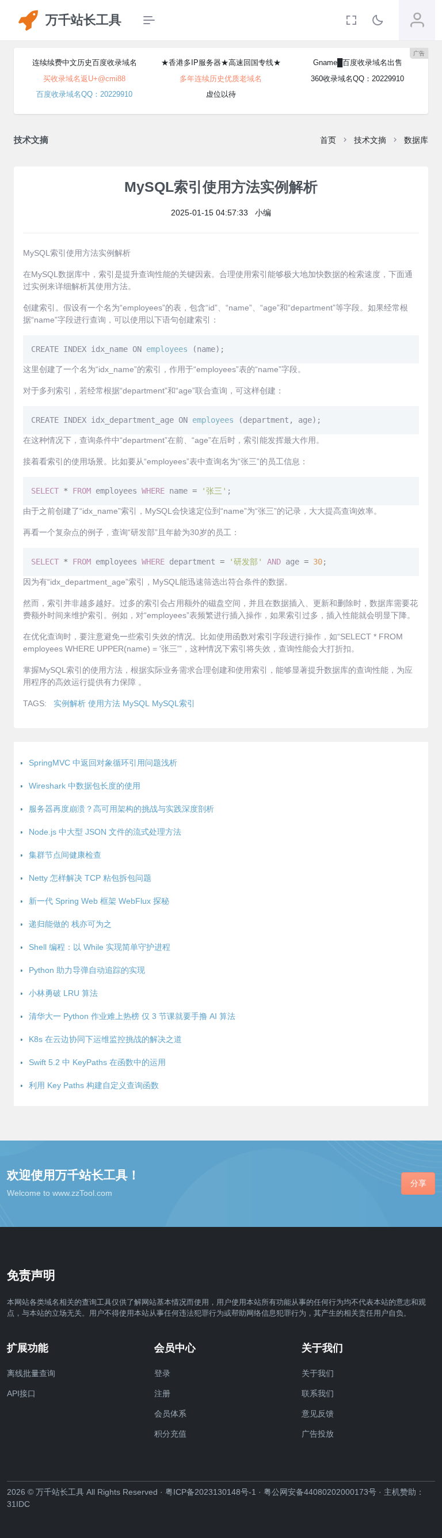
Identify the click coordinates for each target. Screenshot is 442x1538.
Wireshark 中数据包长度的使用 (84, 785)
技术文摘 (370, 140)
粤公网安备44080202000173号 (320, 1492)
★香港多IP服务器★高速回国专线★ (221, 62)
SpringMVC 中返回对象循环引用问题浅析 (103, 762)
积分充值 (170, 1433)
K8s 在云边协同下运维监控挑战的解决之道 (105, 1039)
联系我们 (318, 1393)
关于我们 (318, 1373)
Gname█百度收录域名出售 (357, 62)
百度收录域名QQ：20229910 (84, 94)
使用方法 (104, 703)
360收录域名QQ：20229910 (357, 78)
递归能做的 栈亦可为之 (70, 924)
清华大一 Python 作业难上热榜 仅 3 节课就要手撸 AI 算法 (132, 1016)
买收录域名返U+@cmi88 (84, 78)
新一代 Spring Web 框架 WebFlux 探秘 (99, 901)
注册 (162, 1393)
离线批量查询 (31, 1373)
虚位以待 (221, 94)
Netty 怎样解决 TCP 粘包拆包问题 (90, 877)
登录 (162, 1373)
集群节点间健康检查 (65, 854)
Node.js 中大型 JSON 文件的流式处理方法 (105, 831)
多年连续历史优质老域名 (221, 78)
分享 (418, 1183)
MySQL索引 (173, 703)
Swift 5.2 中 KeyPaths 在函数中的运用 (97, 1062)
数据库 (416, 140)
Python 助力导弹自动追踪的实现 (87, 970)
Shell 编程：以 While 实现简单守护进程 (99, 947)
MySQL (136, 703)
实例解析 (70, 703)
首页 (328, 140)
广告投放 (318, 1433)
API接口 (21, 1393)
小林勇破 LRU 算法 (63, 993)
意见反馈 (318, 1413)
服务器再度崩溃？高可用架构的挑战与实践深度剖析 (121, 808)
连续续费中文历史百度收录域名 (84, 62)
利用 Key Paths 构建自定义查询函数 (94, 1085)
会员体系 (170, 1413)
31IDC (18, 1504)
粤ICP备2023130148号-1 (210, 1492)
